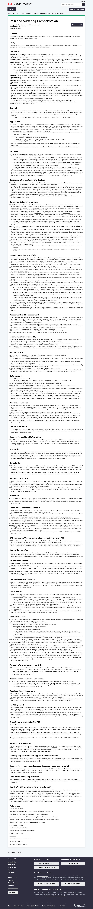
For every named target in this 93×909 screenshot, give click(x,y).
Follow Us (13, 893)
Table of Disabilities (43, 297)
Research (11, 870)
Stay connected (13, 888)
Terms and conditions (49, 906)
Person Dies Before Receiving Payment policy (22, 830)
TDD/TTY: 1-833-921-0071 (46, 867)
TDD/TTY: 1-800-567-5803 (73, 884)
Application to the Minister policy (61, 380)
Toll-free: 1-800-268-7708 (46, 884)
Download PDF (77, 24)
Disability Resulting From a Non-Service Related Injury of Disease (53, 170)
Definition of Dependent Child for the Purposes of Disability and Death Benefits (31, 811)
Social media (18, 906)
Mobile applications (32, 906)
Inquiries (10, 880)
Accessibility (12, 862)
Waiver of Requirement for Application (66, 128)
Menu (11, 9)
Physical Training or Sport (17, 833)
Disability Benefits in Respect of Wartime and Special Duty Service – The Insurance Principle (34, 819)
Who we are (12, 864)
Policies (42, 13)
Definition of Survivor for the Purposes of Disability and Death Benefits (29, 814)
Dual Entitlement (16, 717)
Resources (11, 872)
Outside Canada (13, 883)
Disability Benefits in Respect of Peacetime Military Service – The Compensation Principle (43, 160)
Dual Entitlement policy (16, 825)
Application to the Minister (17, 808)
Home (9, 13)
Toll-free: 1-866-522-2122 (46, 863)
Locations (11, 885)
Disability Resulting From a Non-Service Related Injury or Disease (27, 822)
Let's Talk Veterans (73, 863)
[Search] (83, 4)
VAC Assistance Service (42, 876)
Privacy (62, 906)
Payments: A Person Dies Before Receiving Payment (62, 545)
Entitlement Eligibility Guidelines (20, 197)
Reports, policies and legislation (29, 13)
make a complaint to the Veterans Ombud (56, 895)
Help (9, 906)
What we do (12, 867)
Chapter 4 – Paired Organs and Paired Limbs (45, 300)
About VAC (16, 13)
